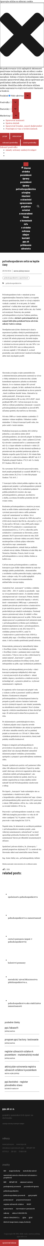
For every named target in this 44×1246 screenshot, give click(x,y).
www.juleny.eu (8, 1144)
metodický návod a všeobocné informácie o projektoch (20, 1176)
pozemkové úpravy (31, 1186)
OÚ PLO (5, 1151)
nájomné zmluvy (26, 1182)
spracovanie (8, 1209)
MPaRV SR (30, 1148)
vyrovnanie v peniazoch (25, 1209)
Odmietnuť (16, 136)
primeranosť (8, 1200)
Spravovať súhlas (9, 1243)
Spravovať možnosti (15, 120)
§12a (24, 1217)
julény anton (10, 1031)
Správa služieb (12, 123)
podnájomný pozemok (12, 1186)
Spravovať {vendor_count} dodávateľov (24, 126)
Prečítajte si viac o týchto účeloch (21, 128)
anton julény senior (22, 271)
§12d (30, 1217)
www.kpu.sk (21, 1144)
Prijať (4, 136)
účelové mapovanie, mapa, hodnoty (17, 1222)
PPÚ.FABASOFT (11, 1027)
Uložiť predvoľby (29, 142)
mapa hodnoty (14, 1171)
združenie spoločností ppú (13, 1148)
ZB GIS (13, 1151)
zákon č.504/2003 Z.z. (12, 1217)
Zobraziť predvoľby (10, 142)
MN (5, 1182)
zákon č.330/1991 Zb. (19, 1213)
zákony (6, 1213)
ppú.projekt (32, 1195)
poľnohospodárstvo (13, 283)
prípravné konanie (23, 1200)
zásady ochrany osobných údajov (21, 150)
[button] (22, 35)
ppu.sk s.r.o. (8, 1108)
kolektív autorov (12, 1088)
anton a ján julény (12, 1073)
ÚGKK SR (22, 1151)
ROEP (29, 1204)
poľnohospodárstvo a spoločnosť (16, 278)
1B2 (5, 1171)
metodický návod (29, 1171)
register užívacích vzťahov (14, 1204)
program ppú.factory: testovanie (21, 1039)
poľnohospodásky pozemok (14, 1195)
